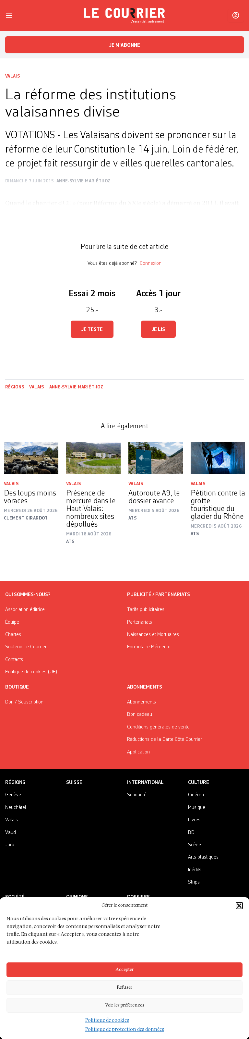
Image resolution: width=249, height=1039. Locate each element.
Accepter (124, 969)
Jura (9, 845)
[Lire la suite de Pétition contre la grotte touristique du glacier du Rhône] (218, 458)
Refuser (124, 987)
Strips (194, 882)
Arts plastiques (203, 857)
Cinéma (196, 795)
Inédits (194, 870)
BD (191, 832)
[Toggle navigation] (9, 15)
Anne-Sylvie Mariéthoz (76, 387)
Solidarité (137, 795)
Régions (14, 387)
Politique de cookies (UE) (31, 672)
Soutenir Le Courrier (26, 647)
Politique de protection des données (124, 1030)
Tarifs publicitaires (145, 609)
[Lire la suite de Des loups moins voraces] (31, 458)
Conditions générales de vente (158, 727)
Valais (12, 76)
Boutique (17, 687)
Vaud (10, 832)
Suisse (74, 782)
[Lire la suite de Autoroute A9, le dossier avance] (155, 458)
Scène (194, 845)
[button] (239, 905)
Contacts (14, 659)
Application (138, 752)
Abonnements (141, 702)
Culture (198, 782)
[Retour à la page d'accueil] (124, 15)
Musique (196, 807)
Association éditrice (25, 609)
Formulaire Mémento (149, 647)
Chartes (13, 634)
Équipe (12, 622)
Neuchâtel (15, 807)
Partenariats (139, 622)
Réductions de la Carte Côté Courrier (164, 739)
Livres (194, 820)
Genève (13, 795)
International (145, 782)
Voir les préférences (124, 1005)
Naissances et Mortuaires (153, 634)
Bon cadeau (139, 714)
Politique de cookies (107, 1020)
